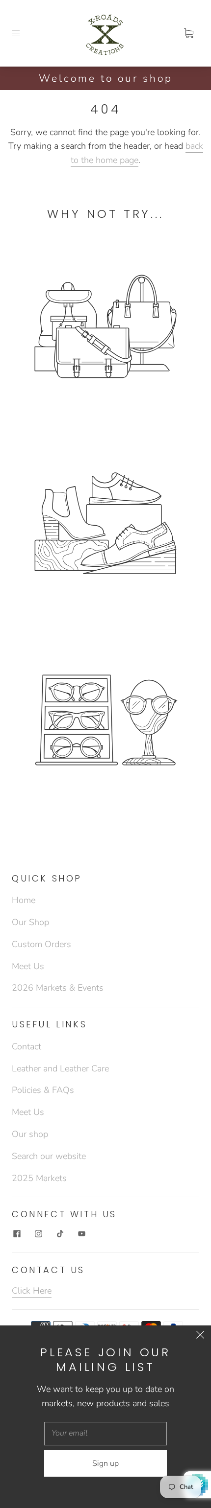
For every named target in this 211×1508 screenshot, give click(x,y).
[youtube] (81, 1234)
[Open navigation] (22, 33)
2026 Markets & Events (58, 988)
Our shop (30, 1134)
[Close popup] (200, 1336)
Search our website (49, 1156)
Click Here (32, 1291)
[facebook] (16, 1234)
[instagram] (38, 1234)
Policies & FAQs (43, 1090)
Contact (26, 1046)
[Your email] (105, 1433)
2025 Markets (39, 1178)
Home (23, 900)
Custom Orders (41, 944)
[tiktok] (60, 1234)
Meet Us (28, 966)
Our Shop (30, 922)
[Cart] (188, 33)
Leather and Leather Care (60, 1068)
